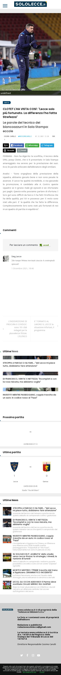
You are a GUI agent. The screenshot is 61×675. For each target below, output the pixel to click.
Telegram (48, 145)
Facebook (18, 145)
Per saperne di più (29, 672)
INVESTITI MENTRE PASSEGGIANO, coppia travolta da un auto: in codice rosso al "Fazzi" (29, 396)
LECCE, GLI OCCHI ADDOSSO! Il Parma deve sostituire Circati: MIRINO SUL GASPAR (34, 583)
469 (7, 376)
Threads (10, 150)
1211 (8, 392)
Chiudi (42, 672)
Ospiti (6, 102)
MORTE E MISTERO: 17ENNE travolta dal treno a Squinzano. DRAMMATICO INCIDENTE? (35, 571)
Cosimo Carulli (10, 136)
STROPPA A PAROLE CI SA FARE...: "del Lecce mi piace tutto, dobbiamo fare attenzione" (29, 364)
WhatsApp (33, 145)
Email (23, 150)
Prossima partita (13, 417)
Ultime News (10, 500)
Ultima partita (12, 452)
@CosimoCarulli (26, 136)
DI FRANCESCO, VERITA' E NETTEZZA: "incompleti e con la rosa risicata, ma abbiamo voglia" (30, 380)
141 (7, 360)
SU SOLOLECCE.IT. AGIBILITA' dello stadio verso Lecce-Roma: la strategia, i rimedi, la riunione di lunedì (35, 556)
